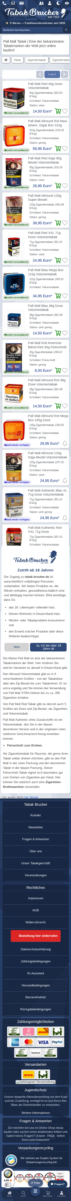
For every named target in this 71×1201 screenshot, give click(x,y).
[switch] (8, 1185)
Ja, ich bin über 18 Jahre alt (48, 647)
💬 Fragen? (57, 1184)
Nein (17, 647)
